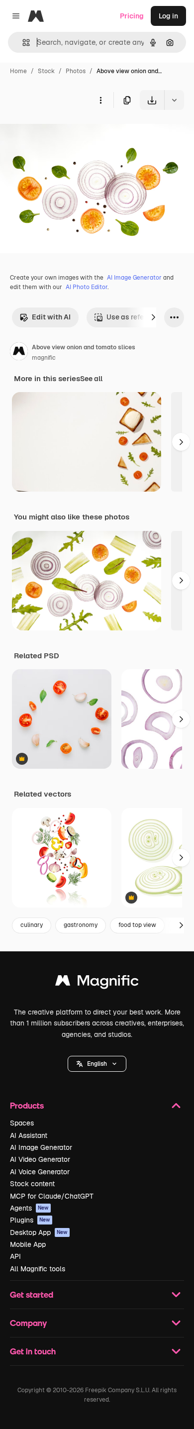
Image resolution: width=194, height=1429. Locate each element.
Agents (29, 1208)
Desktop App (39, 1232)
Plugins (30, 1220)
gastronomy (80, 925)
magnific (44, 358)
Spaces (22, 1123)
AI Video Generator (40, 1159)
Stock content (32, 1183)
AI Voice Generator (40, 1171)
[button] (97, 1064)
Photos (76, 71)
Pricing (132, 15)
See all (91, 378)
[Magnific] (97, 983)
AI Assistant (28, 1135)
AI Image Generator (134, 278)
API (15, 1256)
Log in (168, 15)
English (97, 1064)
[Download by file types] (174, 100)
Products (27, 1105)
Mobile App (28, 1244)
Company (28, 1323)
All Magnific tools (37, 1268)
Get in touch (33, 1351)
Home (18, 71)
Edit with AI (51, 316)
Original (64, 133)
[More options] (100, 100)
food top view (137, 925)
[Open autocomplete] (22, 42)
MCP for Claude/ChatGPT (52, 1196)
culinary (31, 925)
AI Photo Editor (86, 287)
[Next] (153, 317)
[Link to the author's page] (19, 352)
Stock (46, 71)
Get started (31, 1294)
